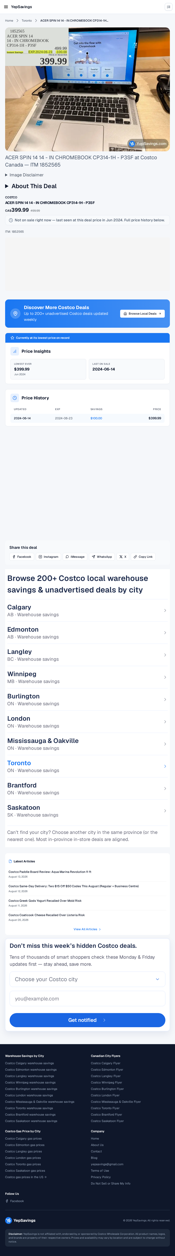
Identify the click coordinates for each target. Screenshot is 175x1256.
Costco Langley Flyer (106, 1076)
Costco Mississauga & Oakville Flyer (116, 1102)
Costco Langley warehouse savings (29, 1076)
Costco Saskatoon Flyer (107, 1121)
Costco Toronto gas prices (23, 1164)
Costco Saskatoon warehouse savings (31, 1121)
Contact (96, 1151)
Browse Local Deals (143, 313)
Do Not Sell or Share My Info (110, 1183)
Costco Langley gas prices (23, 1151)
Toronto (27, 20)
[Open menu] (6, 7)
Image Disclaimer (27, 175)
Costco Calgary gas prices (23, 1138)
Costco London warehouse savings (29, 1095)
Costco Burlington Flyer (107, 1089)
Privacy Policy (101, 1177)
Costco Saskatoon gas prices (25, 1171)
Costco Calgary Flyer (105, 1063)
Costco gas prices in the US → (26, 1177)
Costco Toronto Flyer (105, 1108)
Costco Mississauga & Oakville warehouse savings (39, 1102)
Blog (94, 1158)
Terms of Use (100, 1171)
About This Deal (34, 186)
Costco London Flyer (105, 1095)
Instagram (51, 557)
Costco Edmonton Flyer (107, 1069)
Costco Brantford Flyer (106, 1114)
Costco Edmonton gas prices (24, 1145)
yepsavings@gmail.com (107, 1164)
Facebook (24, 557)
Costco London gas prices (23, 1158)
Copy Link (146, 557)
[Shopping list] (168, 7)
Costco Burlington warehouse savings (31, 1089)
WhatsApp (104, 557)
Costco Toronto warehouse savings (29, 1108)
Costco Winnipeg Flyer (106, 1082)
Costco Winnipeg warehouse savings (30, 1082)
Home (9, 20)
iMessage (78, 557)
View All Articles (85, 929)
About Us (97, 1145)
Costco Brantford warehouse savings (30, 1114)
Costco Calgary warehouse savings (29, 1063)
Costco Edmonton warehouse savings (31, 1069)
